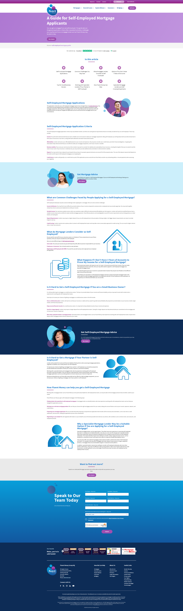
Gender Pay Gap (128, 569)
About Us (92, 1)
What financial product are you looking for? (98, 511)
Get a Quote (51, 39)
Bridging (119, 8)
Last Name (113, 491)
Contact (98, 1)
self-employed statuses (68, 241)
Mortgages (76, 8)
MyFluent (132, 8)
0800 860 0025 (67, 577)
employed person (93, 106)
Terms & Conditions (129, 572)
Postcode (90, 498)
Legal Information (114, 574)
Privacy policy (127, 576)
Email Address (113, 498)
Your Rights (112, 576)
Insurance (111, 8)
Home (49, 45)
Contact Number (91, 505)
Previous (63, 551)
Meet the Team (113, 571)
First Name (90, 491)
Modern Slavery (128, 581)
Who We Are (112, 569)
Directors (112, 572)
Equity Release (100, 8)
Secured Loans (87, 8)
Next (135, 551)
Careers (104, 1)
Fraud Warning (127, 580)
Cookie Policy (127, 574)
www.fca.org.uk (97, 604)
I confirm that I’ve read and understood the (106, 519)
